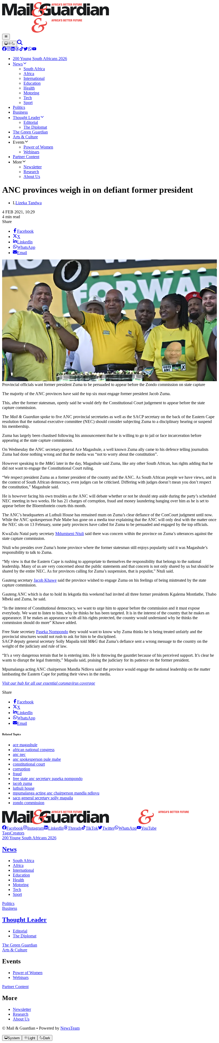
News (9, 849)
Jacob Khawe (45, 580)
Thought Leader (24, 919)
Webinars (21, 977)
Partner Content (15, 986)
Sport (17, 894)
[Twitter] (26, 49)
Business (9, 908)
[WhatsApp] (30, 49)
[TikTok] (21, 49)
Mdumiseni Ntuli (69, 533)
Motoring (21, 884)
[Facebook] (4, 49)
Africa (18, 865)
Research (20, 1014)
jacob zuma (22, 783)
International (23, 870)
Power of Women (27, 972)
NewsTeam (70, 1028)
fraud (17, 773)
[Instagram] (8, 49)
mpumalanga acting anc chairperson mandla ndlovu (56, 793)
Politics (8, 903)
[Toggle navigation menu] (6, 37)
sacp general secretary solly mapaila (43, 798)
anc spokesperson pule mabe (37, 759)
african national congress (33, 749)
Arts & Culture (14, 950)
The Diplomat (24, 936)
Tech (17, 889)
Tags (6, 833)
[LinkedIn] (13, 49)
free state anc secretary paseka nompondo (48, 778)
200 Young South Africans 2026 (29, 838)
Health (18, 880)
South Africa (23, 860)
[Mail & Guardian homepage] (109, 18)
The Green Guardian (19, 945)
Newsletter (22, 1009)
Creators (17, 833)
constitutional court (29, 764)
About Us (21, 1019)
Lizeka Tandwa (28, 203)
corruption (21, 769)
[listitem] (12, 828)
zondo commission (28, 802)
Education (21, 875)
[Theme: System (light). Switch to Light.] (9, 44)
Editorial (20, 931)
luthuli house (23, 788)
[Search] (19, 43)
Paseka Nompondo (52, 631)
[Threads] (17, 49)
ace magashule (25, 745)
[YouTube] (34, 49)
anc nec (19, 754)
